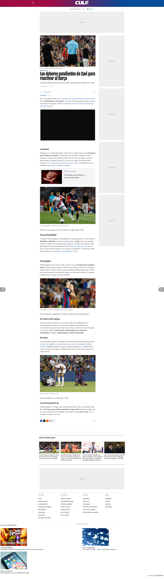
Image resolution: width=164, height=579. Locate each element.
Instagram (108, 507)
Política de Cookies (89, 509)
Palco (40, 498)
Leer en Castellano (5, 6)
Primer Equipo (43, 501)
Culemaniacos (42, 504)
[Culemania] (82, 3)
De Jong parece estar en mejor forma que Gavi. (64, 163)
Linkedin (108, 504)
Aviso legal (86, 504)
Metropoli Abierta (67, 504)
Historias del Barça (44, 518)
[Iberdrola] (89, 9)
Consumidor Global (67, 501)
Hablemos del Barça (44, 507)
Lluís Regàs (43, 95)
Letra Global (65, 515)
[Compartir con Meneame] (47, 421)
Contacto (86, 501)
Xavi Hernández (47, 92)
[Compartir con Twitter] (44, 421)
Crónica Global (66, 498)
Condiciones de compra (90, 512)
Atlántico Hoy (65, 509)
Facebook (108, 498)
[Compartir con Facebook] (41, 421)
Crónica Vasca (65, 507)
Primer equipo (43, 70)
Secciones (41, 515)
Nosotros (86, 498)
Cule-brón (41, 512)
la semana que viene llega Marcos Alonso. (64, 251)
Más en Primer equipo (47, 438)
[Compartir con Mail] (50, 421)
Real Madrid (42, 509)
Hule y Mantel (65, 512)
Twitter (107, 501)
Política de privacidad (90, 507)
